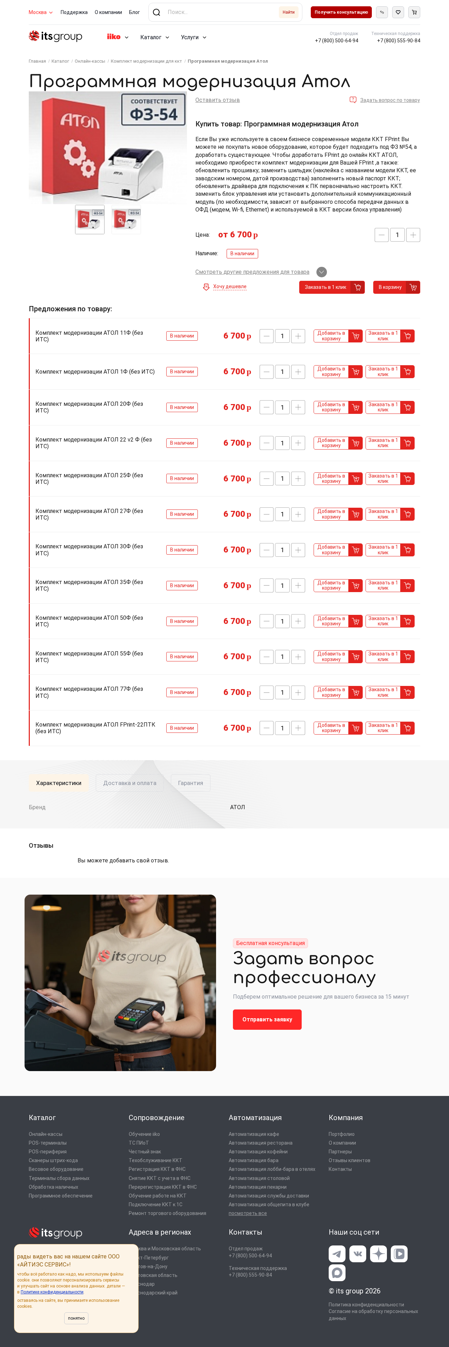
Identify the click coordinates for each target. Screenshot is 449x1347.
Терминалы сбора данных (59, 1178)
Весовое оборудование (56, 1169)
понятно (76, 1318)
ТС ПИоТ (139, 1143)
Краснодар (142, 1284)
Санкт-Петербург (149, 1258)
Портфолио (342, 1134)
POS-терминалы (48, 1143)
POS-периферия (48, 1151)
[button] (382, 235)
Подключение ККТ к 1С (155, 1204)
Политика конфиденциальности (366, 1304)
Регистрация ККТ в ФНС (157, 1169)
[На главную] (55, 37)
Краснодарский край (153, 1293)
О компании (108, 12)
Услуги (190, 37)
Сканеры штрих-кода (53, 1160)
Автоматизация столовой (259, 1178)
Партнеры (340, 1151)
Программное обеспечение (61, 1196)
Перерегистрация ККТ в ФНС (163, 1187)
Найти (289, 12)
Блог (134, 12)
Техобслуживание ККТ (155, 1160)
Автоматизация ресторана (261, 1143)
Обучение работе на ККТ (158, 1196)
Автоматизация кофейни (258, 1151)
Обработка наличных (53, 1187)
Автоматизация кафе (254, 1134)
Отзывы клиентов (349, 1160)
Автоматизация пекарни (258, 1187)
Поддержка (74, 12)
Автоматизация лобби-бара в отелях (272, 1169)
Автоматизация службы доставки (269, 1196)
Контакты (340, 1169)
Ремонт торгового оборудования (167, 1213)
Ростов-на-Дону (148, 1266)
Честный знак (145, 1151)
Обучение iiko (144, 1134)
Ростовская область (153, 1275)
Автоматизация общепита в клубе (269, 1204)
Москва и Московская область (165, 1248)
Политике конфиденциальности (52, 1292)
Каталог (150, 37)
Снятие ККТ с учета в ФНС (159, 1178)
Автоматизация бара (254, 1160)
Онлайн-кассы (45, 1134)
